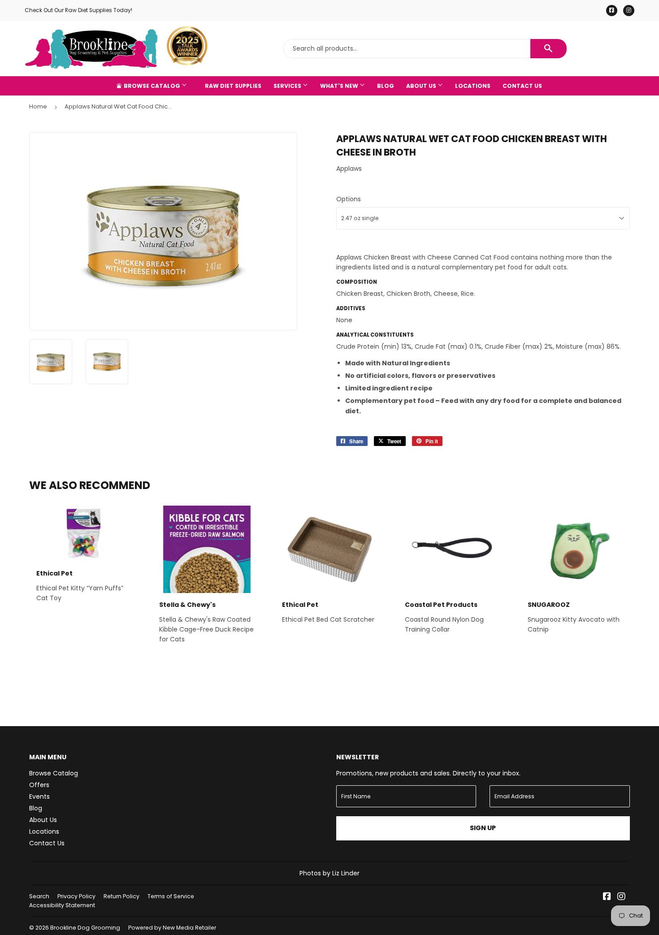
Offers (39, 784)
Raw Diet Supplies (233, 86)
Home (38, 106)
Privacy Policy (76, 896)
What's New (340, 86)
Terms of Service (170, 896)
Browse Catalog (152, 86)
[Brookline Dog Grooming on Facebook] (607, 897)
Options (348, 199)
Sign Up (483, 827)
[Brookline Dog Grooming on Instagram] (621, 897)
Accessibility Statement (62, 905)
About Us (422, 86)
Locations (472, 86)
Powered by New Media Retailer (172, 927)
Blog (385, 86)
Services (288, 86)
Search (39, 896)
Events (39, 796)
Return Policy (121, 896)
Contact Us (522, 86)
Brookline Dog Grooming (85, 927)
